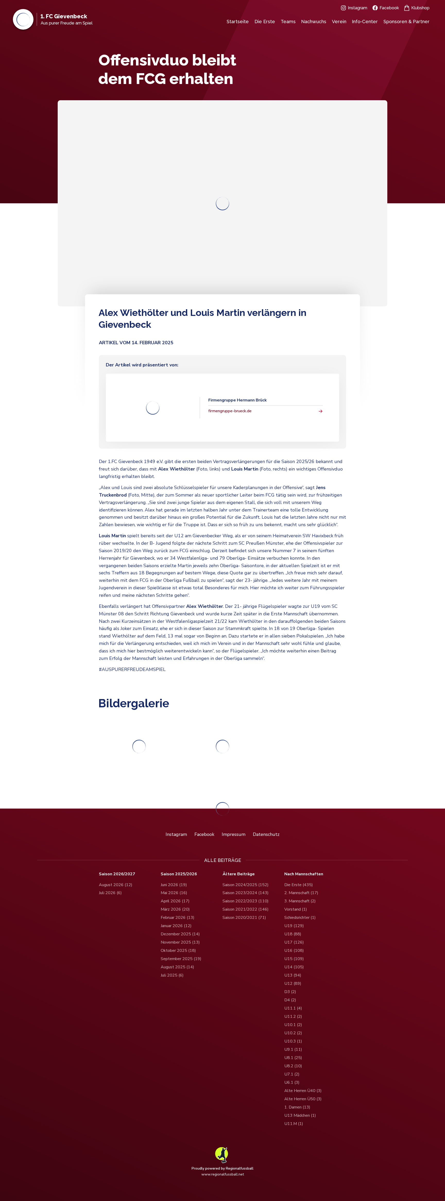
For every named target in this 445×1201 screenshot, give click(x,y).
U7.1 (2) (291, 1074)
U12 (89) (292, 983)
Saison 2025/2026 (179, 874)
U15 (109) (294, 959)
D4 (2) (290, 1000)
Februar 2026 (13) (177, 917)
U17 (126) (294, 942)
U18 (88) (292, 934)
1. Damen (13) (297, 1107)
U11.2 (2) (293, 1016)
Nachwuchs (313, 21)
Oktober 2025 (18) (178, 950)
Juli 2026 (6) (110, 893)
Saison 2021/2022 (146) (245, 909)
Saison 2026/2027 (117, 874)
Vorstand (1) (295, 909)
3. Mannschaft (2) (300, 901)
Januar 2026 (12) (176, 926)
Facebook (389, 7)
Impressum (233, 834)
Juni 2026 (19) (174, 885)
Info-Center (365, 21)
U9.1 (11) (293, 1049)
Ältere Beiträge (238, 874)
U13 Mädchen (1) (300, 1115)
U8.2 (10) (293, 1066)
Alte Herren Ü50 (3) (303, 1099)
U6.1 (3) (291, 1082)
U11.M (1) (293, 1124)
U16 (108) (294, 950)
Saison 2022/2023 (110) (245, 901)
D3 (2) (290, 992)
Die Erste (264, 21)
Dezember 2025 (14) (180, 934)
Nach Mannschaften (303, 874)
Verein (339, 21)
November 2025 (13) (180, 942)
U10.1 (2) (293, 1025)
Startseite (238, 21)
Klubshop (420, 7)
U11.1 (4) (293, 1008)
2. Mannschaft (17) (301, 893)
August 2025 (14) (177, 967)
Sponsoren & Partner (406, 21)
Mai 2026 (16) (174, 893)
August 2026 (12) (115, 885)
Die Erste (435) (298, 885)
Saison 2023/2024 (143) (245, 893)
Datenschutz (266, 834)
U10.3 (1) (293, 1041)
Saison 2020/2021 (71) (244, 917)
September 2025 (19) (181, 959)
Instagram (357, 7)
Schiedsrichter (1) (300, 917)
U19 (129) (294, 926)
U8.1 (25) (293, 1058)
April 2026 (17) (175, 901)
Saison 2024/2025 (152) (245, 885)
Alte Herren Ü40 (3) (303, 1091)
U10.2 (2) (293, 1033)
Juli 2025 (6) (172, 975)
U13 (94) (292, 975)
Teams (288, 21)
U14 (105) (294, 967)
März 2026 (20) (175, 909)
